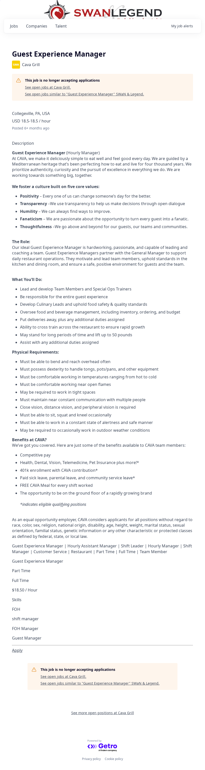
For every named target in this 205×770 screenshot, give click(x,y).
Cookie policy (114, 759)
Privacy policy (91, 759)
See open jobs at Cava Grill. (48, 87)
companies (36, 26)
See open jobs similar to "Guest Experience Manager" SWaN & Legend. (84, 94)
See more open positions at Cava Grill (102, 712)
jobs (14, 26)
